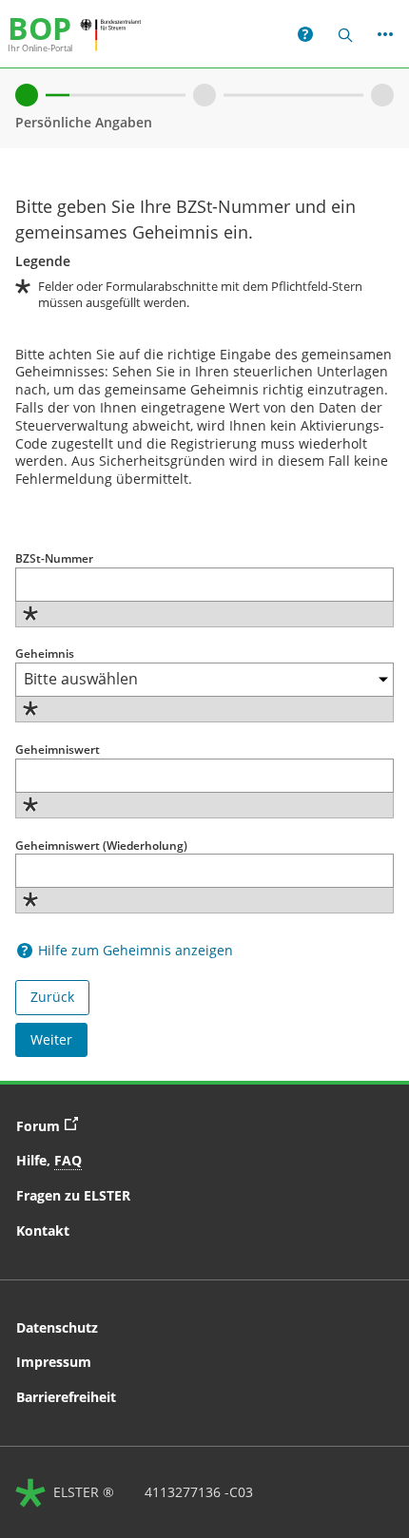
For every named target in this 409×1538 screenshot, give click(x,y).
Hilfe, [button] (49, 1160)
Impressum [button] (53, 1362)
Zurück (52, 997)
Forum (52, 1124)
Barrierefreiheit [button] (66, 1397)
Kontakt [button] (42, 1230)
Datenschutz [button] (57, 1327)
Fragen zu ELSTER (73, 1195)
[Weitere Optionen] (385, 34)
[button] (305, 34)
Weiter (51, 1039)
